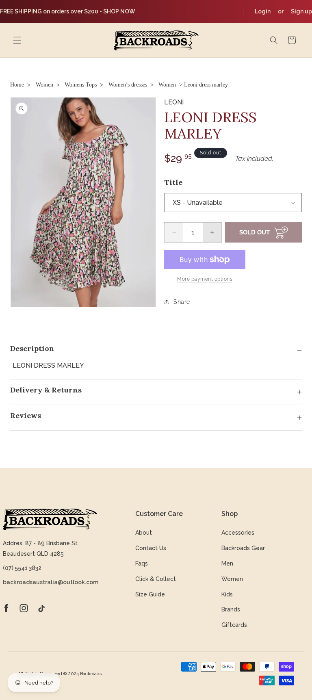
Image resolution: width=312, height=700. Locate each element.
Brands (230, 609)
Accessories (237, 532)
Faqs (141, 563)
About (143, 532)
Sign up (301, 11)
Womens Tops (81, 85)
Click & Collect (155, 579)
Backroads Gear (243, 548)
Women (44, 85)
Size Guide (150, 594)
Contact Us (150, 548)
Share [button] (181, 302)
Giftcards (234, 625)
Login (263, 11)
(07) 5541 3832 (22, 568)
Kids (227, 594)
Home (17, 85)
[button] (17, 40)
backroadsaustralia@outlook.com (50, 582)
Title (173, 182)
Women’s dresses (127, 85)
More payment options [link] (204, 279)
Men (227, 563)
